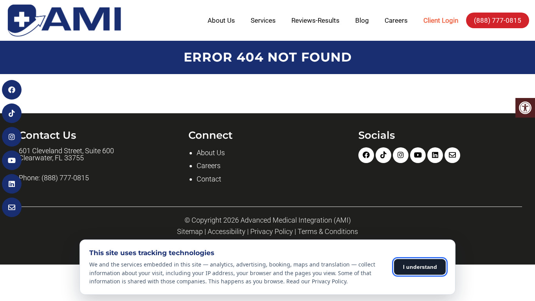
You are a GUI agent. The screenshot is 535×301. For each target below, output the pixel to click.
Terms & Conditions (328, 231)
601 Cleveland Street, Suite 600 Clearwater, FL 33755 (66, 154)
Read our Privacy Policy (316, 281)
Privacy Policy (271, 231)
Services (263, 20)
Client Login (440, 20)
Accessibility (227, 231)
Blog (362, 20)
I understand (420, 267)
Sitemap (190, 231)
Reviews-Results (315, 20)
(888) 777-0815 (497, 20)
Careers (396, 20)
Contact (209, 179)
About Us (221, 20)
